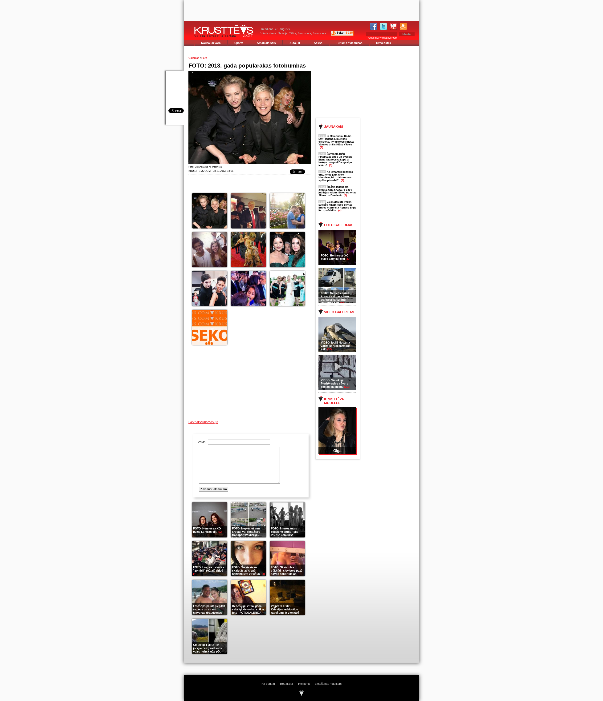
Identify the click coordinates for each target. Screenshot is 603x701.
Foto (204, 57)
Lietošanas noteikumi (328, 683)
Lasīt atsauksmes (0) (203, 422)
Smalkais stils (266, 43)
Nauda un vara (211, 43)
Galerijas (193, 57)
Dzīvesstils (383, 43)
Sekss (318, 43)
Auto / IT (294, 43)
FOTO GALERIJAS (338, 225)
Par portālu (268, 683)
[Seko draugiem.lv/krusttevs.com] (209, 327)
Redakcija (286, 683)
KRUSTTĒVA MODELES (334, 401)
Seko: (340, 32)
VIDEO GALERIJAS (339, 312)
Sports (238, 43)
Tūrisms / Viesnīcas (349, 43)
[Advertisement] (372, 82)
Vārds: (202, 442)
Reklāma (304, 683)
